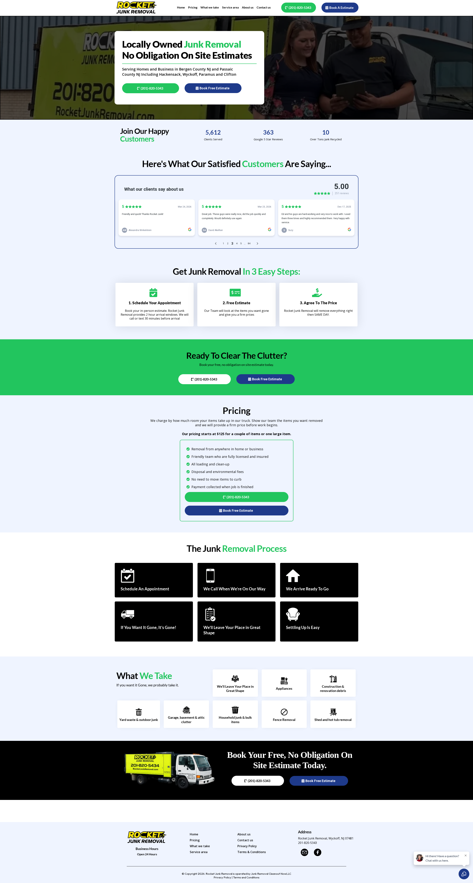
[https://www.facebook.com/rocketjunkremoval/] (319, 852)
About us (244, 834)
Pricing (195, 840)
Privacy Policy (247, 846)
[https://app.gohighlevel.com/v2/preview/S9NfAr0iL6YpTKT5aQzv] (136, 7)
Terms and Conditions (246, 877)
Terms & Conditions (251, 852)
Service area (198, 852)
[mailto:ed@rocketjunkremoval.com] (305, 852)
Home (194, 834)
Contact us (245, 840)
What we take (200, 846)
